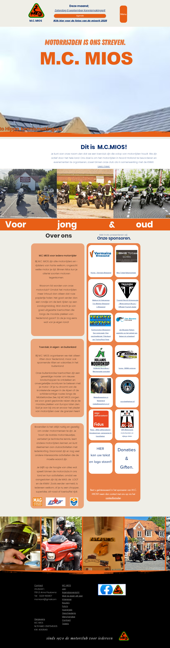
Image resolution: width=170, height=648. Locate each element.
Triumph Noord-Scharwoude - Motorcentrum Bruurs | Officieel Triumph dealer (127, 303)
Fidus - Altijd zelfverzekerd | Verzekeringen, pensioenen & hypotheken (100, 433)
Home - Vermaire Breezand (101, 273)
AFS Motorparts (127, 430)
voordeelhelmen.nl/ (127, 401)
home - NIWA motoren (127, 368)
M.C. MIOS (35, 21)
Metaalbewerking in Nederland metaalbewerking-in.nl (101, 400)
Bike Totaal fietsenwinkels (126, 273)
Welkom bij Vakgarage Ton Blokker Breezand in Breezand (101, 303)
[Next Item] (166, 543)
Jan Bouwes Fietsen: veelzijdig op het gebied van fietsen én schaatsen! (126, 333)
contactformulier (113, 497)
